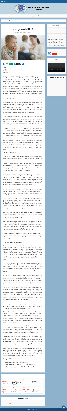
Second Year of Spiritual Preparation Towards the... (16, 382)
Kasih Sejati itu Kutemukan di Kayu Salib (56, 45)
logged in (11, 403)
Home (18, 16)
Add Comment (23, 32)
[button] (64, 407)
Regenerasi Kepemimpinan (35, 389)
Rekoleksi (22, 27)
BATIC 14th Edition (52, 32)
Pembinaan (38, 16)
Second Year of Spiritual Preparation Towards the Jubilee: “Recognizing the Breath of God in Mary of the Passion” (56, 41)
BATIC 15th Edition (52, 28)
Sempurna (34, 381)
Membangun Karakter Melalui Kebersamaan (16, 389)
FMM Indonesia (4, 1)
